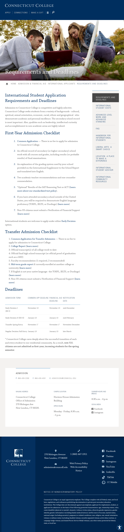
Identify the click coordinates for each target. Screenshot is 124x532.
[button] (119, 527)
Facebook (98, 409)
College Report (18, 246)
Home (7, 84)
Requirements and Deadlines (105, 98)
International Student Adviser (104, 169)
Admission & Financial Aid (32, 84)
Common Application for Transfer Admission (33, 238)
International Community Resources (103, 179)
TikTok (110, 477)
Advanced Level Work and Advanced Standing (104, 118)
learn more (63, 204)
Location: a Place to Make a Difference (105, 158)
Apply (8, 13)
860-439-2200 (22, 378)
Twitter (110, 456)
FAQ (98, 129)
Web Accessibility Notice (78, 469)
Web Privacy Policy (79, 463)
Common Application (27, 141)
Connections (21, 13)
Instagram (98, 412)
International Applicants (61, 84)
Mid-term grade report (22, 264)
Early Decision (69, 221)
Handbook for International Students (103, 138)
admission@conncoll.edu (63, 378)
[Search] (55, 12)
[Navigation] (48, 12)
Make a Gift (37, 13)
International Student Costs (103, 107)
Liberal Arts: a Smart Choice (104, 148)
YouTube (110, 466)
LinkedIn (110, 472)
